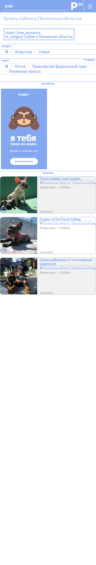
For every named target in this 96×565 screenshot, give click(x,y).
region (5, 60)
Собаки (44, 52)
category (6, 46)
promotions (48, 83)
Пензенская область (25, 71)
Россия (20, 66)
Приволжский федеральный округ (59, 66)
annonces (48, 172)
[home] (77, 6)
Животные (23, 52)
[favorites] (4, 210)
